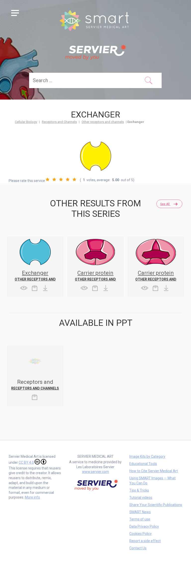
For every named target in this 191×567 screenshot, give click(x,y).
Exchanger (35, 273)
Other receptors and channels (103, 122)
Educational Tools (143, 464)
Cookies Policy (140, 534)
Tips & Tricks (139, 490)
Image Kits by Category (147, 456)
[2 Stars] (54, 179)
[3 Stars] (60, 179)
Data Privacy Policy (144, 526)
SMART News (140, 512)
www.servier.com (95, 472)
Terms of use (139, 519)
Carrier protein (95, 273)
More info (32, 497)
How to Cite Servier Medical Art (153, 471)
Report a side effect (145, 541)
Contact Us (137, 548)
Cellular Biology (26, 122)
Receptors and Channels (59, 122)
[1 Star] (47, 179)
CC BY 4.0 (26, 462)
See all (165, 204)
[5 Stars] (74, 179)
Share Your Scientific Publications (155, 505)
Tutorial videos (140, 498)
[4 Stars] (67, 179)
